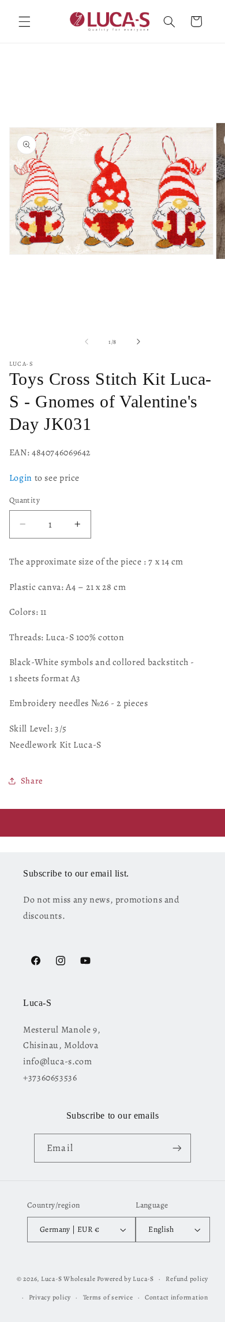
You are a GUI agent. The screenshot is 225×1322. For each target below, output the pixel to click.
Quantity (24, 500)
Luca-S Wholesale (68, 1278)
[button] (24, 21)
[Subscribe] (176, 1148)
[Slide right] (138, 341)
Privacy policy (50, 1297)
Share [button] (32, 780)
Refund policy (187, 1278)
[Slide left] (86, 341)
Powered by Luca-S (125, 1278)
